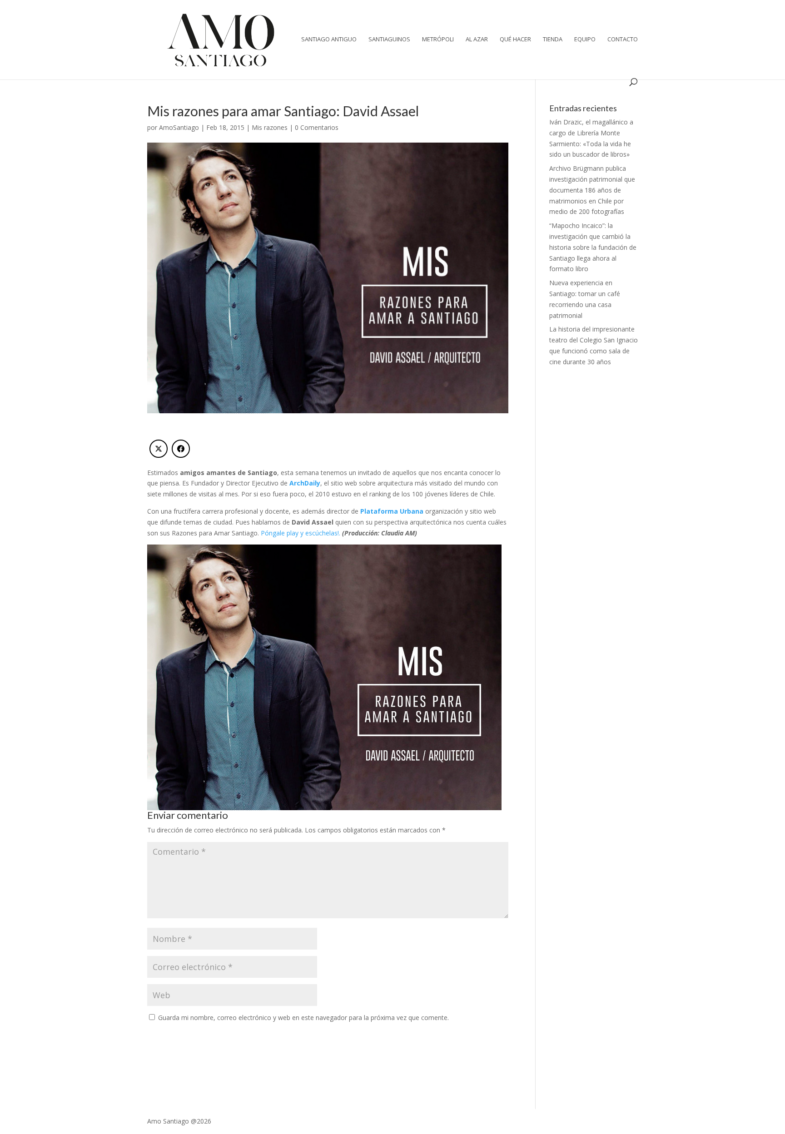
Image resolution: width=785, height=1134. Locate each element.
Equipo (585, 39)
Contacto (622, 39)
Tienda (552, 39)
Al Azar (477, 39)
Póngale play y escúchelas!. (300, 533)
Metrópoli (438, 39)
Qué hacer (515, 39)
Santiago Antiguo (329, 39)
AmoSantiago (179, 127)
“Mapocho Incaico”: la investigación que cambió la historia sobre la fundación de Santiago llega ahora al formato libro (592, 247)
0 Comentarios (316, 127)
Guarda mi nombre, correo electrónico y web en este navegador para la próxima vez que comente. (303, 1017)
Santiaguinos (389, 39)
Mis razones (270, 127)
